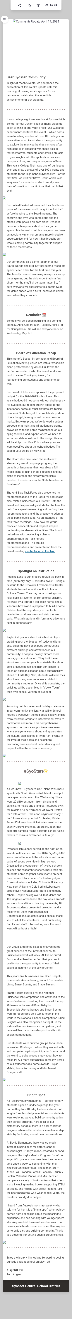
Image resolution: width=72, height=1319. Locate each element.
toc (4, 19)
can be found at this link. (40, 551)
